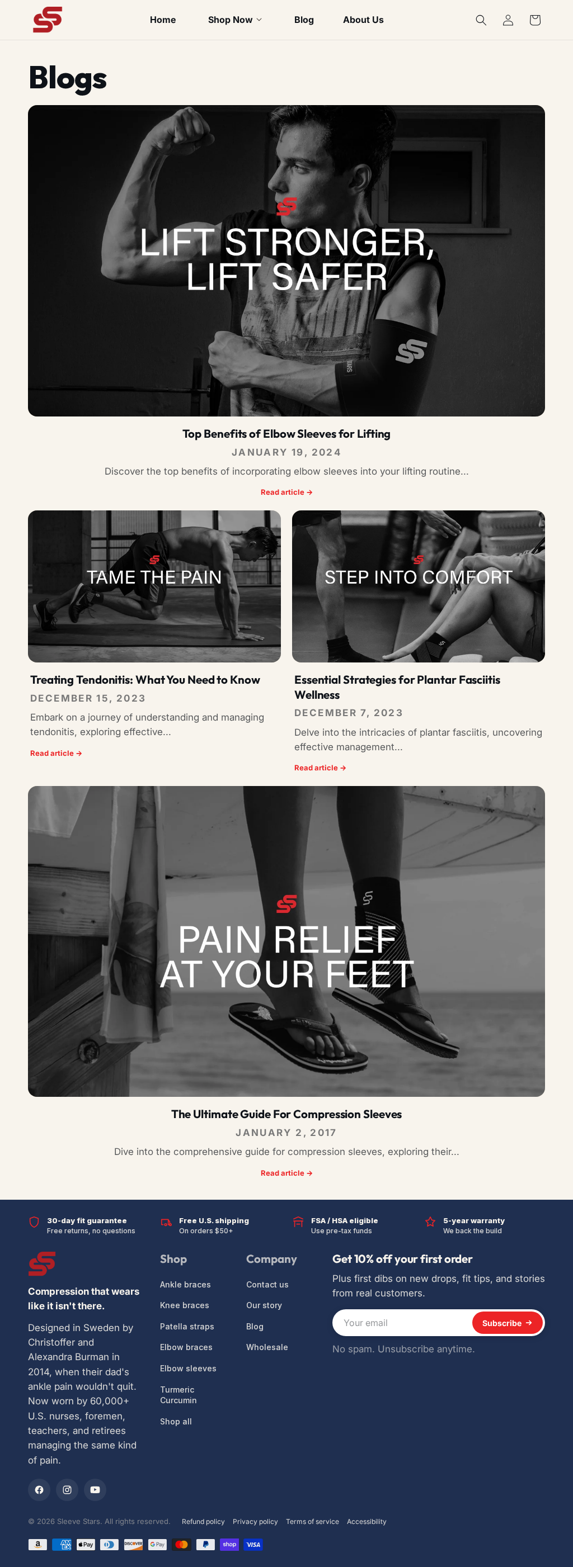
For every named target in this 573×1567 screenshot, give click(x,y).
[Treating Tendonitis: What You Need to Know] (154, 586)
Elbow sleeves (188, 1368)
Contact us (267, 1284)
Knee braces (184, 1305)
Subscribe (502, 1323)
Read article (287, 491)
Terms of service (312, 1521)
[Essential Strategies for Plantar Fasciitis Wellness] (418, 586)
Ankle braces (185, 1284)
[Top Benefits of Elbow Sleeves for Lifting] (286, 260)
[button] (481, 20)
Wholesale (267, 1347)
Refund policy (203, 1521)
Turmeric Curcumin (178, 1395)
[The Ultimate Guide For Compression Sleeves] (286, 941)
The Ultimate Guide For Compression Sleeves (286, 1114)
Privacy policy (255, 1521)
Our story (264, 1305)
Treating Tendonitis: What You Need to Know (145, 680)
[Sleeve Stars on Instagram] (67, 1490)
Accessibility (367, 1521)
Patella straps (187, 1326)
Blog (255, 1326)
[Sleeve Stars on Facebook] (39, 1490)
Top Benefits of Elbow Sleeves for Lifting (286, 434)
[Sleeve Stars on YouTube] (95, 1490)
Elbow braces (186, 1347)
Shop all (176, 1421)
